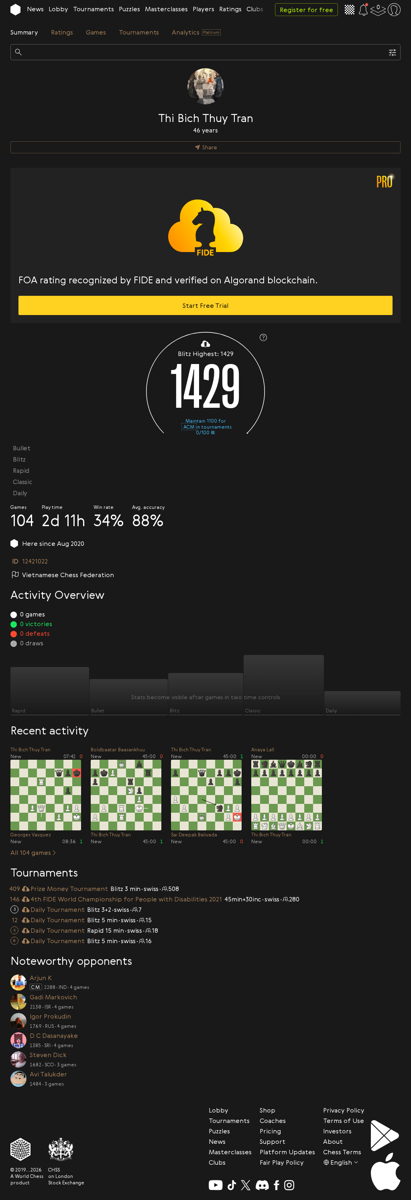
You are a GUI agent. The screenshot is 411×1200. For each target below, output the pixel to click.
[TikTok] (232, 1185)
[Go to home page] (15, 9)
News (35, 9)
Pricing (270, 1131)
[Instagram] (289, 1185)
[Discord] (262, 1185)
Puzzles (129, 9)
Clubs (254, 9)
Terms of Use (343, 1120)
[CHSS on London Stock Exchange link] (66, 1149)
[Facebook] (277, 1185)
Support (272, 1141)
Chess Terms (342, 1151)
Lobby (58, 9)
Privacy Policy (343, 1110)
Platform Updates (287, 1151)
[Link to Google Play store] (386, 1135)
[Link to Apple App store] (386, 1171)
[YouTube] (216, 1185)
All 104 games (30, 852)
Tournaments (93, 9)
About (333, 1141)
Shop (267, 1110)
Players (203, 9)
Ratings (230, 9)
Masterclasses (166, 9)
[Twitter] (245, 1185)
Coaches (273, 1120)
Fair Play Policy (282, 1162)
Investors (337, 1131)
